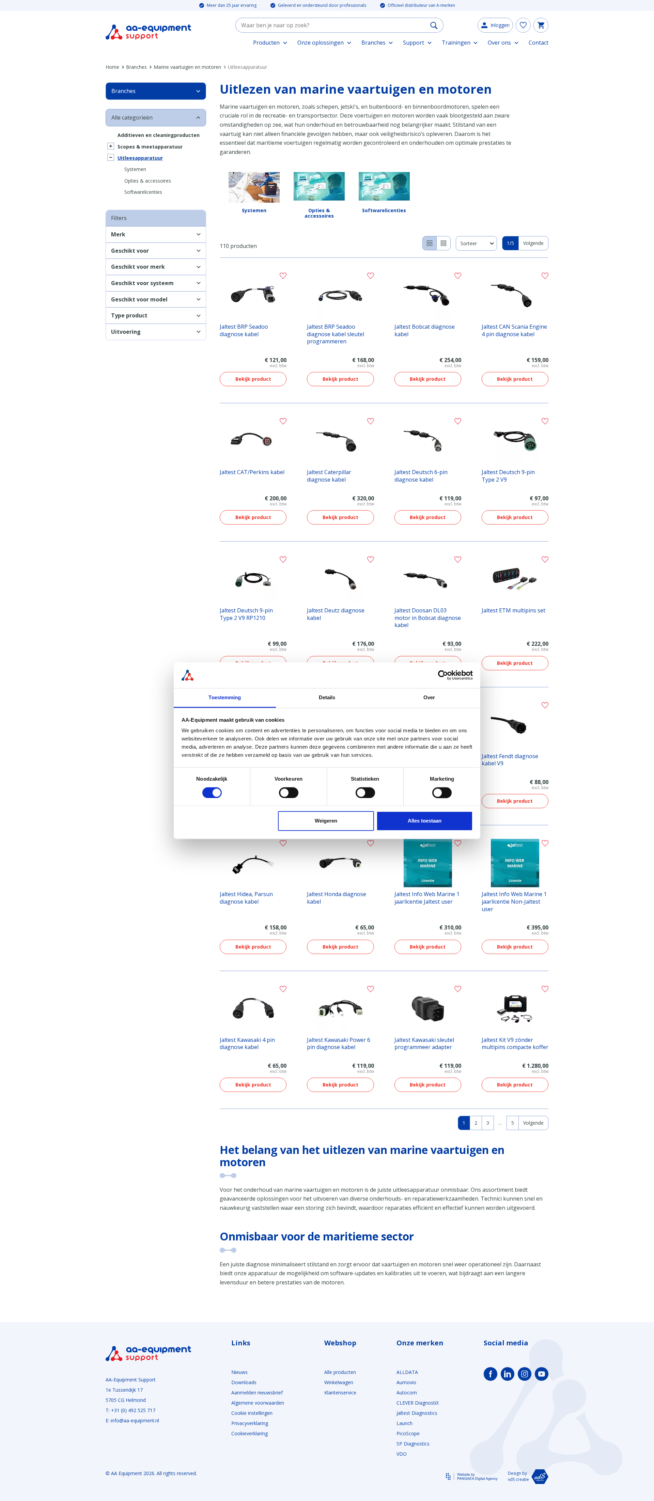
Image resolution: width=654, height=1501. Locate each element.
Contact (538, 42)
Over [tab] (429, 698)
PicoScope (408, 1433)
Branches (136, 67)
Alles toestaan (424, 821)
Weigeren (326, 821)
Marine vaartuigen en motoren (187, 67)
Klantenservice (340, 1392)
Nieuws (239, 1372)
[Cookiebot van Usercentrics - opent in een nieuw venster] (443, 675)
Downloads (243, 1382)
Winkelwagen (338, 1382)
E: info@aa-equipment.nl (132, 1420)
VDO (401, 1454)
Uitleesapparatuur (140, 158)
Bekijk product (253, 379)
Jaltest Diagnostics (416, 1413)
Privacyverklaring (249, 1423)
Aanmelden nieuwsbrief (257, 1392)
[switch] (288, 792)
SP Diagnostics (413, 1443)
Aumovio (406, 1382)
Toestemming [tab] (224, 698)
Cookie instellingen (251, 1413)
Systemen (135, 169)
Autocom (406, 1392)
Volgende (533, 243)
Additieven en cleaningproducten (159, 135)
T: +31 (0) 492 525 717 (130, 1410)
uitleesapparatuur (417, 1189)
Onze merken (419, 1343)
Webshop (340, 1343)
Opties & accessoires (147, 180)
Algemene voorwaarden (257, 1403)
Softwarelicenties (143, 192)
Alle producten (340, 1372)
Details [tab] (327, 698)
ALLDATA (407, 1372)
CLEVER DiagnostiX (417, 1403)
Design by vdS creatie (518, 1476)
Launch (404, 1423)
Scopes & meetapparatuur (150, 146)
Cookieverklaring (249, 1433)
